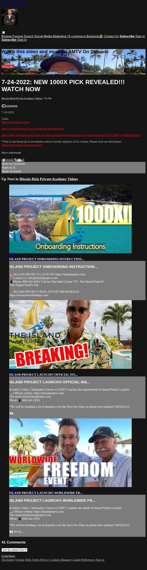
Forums (18, 36)
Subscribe (8, 66)
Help (28, 559)
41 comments (10, 105)
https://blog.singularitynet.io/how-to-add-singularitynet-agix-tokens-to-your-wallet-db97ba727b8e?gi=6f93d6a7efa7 (71, 135)
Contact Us (111, 36)
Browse (7, 36)
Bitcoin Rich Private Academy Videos (22, 98)
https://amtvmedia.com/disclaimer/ (22, 145)
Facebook (8, 160)
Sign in (140, 36)
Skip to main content (14, 3)
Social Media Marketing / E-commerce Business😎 (68, 36)
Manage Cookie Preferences (78, 559)
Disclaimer (8, 559)
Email (20, 160)
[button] (3, 32)
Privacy (45, 559)
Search (29, 36)
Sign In (22, 39)
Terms (36, 559)
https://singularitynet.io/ (16, 122)
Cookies (55, 559)
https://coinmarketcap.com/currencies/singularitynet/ (33, 128)
